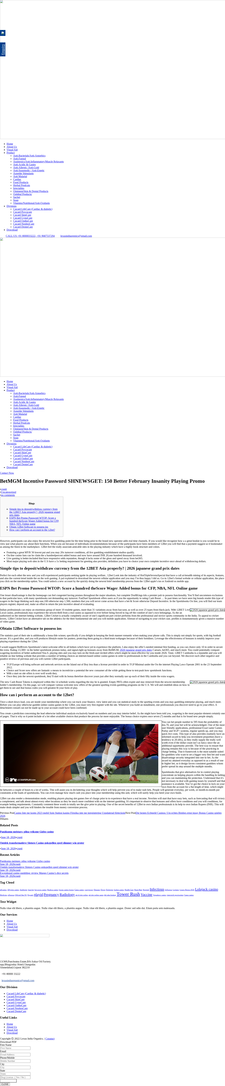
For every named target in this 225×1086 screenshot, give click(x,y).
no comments (8, 495)
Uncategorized (8, 492)
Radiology (67, 895)
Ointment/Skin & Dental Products (30, 191)
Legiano (176, 890)
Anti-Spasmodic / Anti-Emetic (28, 170)
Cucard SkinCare (22, 215)
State (2, 1070)
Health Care (129, 890)
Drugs (103, 890)
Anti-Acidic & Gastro (24, 164)
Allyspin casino (13, 890)
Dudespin (109, 890)
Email (3, 1051)
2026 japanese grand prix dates (136, 650)
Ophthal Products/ (22, 194)
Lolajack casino (206, 889)
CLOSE (5, 1084)
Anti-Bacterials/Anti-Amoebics (29, 155)
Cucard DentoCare (23, 226)
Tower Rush (128, 894)
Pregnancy (51, 895)
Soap (15, 200)
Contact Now (7, 473)
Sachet (16, 197)
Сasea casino (189, 895)
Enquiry (2, 49)
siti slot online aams (96, 895)
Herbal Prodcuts (21, 185)
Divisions (11, 206)
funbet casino (119, 890)
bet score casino (41, 890)
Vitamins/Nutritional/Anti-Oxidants (31, 203)
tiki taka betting (110, 895)
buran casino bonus (66, 890)
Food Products (20, 182)
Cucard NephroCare (23, 223)
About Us (12, 146)
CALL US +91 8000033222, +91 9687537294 (30, 235)
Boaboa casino (52, 890)
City (2, 1064)
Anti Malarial (20, 176)
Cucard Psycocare (22, 212)
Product (11, 152)
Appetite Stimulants (23, 173)
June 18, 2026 (8, 837)
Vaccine (146, 895)
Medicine (3, 895)
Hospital (146, 890)
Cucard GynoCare (22, 218)
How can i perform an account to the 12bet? (32, 529)
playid (38, 895)
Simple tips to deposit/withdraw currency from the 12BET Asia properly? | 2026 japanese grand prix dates (34, 512)
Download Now (8, 1081)
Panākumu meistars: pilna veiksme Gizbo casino (27, 831)
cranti (4, 489)
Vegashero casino (159, 895)
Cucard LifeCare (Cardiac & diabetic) (32, 209)
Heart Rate (138, 890)
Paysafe (30, 895)
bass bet (31, 890)
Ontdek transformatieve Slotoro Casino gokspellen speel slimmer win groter (42, 842)
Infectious (157, 889)
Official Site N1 (21, 895)
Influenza (168, 890)
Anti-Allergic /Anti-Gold (26, 167)
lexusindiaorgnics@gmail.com (76, 235)
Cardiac (17, 179)
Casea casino (79, 890)
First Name (6, 1044)
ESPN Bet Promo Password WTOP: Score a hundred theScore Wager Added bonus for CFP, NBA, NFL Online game (34, 521)
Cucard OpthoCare (23, 220)
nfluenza (11, 895)
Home (10, 143)
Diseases (97, 890)
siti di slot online (81, 895)
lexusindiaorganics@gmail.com (18, 980)
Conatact (50, 1038)
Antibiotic (23, 890)
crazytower (89, 890)
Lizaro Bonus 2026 (187, 890)
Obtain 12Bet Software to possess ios (28, 526)
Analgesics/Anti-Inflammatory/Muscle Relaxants (38, 161)
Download (12, 229)
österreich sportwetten (175, 895)
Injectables (18, 188)
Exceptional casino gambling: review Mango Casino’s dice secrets (34, 873)
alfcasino (3, 890)
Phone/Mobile (7, 1057)
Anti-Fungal (19, 158)
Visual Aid (12, 149)
